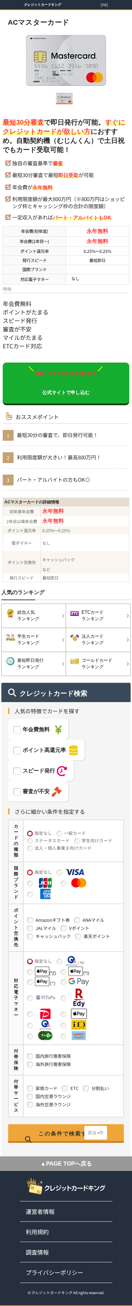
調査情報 (37, 1252)
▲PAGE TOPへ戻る (66, 1163)
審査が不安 (36, 791)
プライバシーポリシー (54, 1272)
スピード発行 (39, 771)
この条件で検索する (66, 1133)
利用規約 (37, 1231)
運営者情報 (40, 1211)
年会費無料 (36, 729)
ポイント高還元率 (44, 750)
